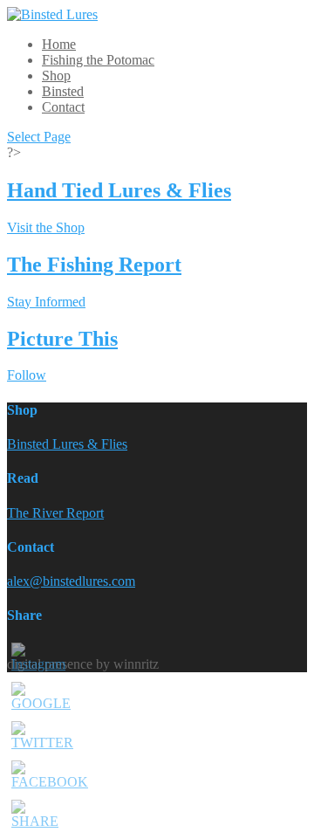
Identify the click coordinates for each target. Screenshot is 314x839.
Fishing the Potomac (98, 59)
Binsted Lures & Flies (67, 444)
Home (59, 44)
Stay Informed (46, 301)
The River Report (55, 512)
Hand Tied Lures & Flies (119, 190)
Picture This (62, 338)
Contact (63, 107)
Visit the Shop (46, 227)
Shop (56, 75)
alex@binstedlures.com (71, 581)
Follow (26, 375)
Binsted (63, 91)
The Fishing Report (94, 264)
